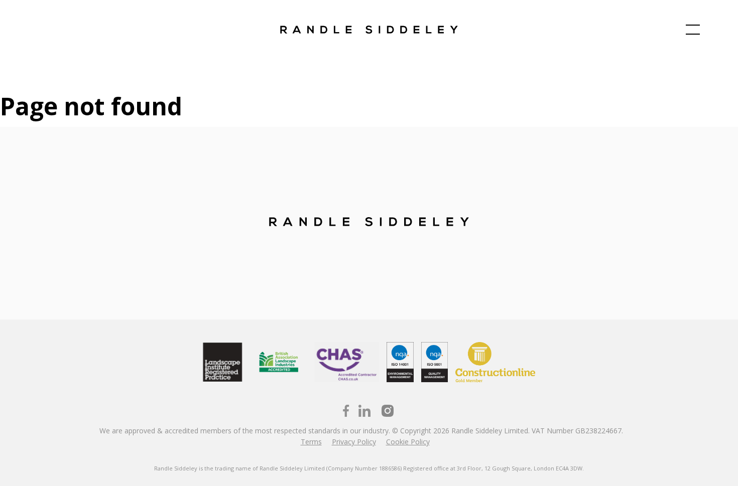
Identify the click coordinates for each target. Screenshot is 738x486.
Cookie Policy (408, 441)
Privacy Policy (354, 441)
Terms (311, 441)
